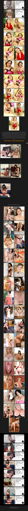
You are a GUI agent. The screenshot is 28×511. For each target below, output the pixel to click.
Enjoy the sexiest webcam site (19, 11)
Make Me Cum (4, 178)
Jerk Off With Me (19, 435)
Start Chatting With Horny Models (19, 3)
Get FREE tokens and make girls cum (5, 159)
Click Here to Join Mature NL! (14, 141)
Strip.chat (17, 5)
